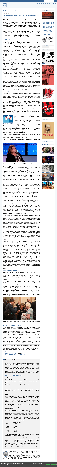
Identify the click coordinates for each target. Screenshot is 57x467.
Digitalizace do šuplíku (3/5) (48, 23)
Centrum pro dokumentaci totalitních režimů (43, 3)
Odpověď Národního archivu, (11, 353)
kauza (16, 1)
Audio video (26, 1)
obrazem (31, 1)
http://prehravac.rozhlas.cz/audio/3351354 (14, 375)
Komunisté (44, 154)
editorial (10, 1)
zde (33, 27)
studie (40, 1)
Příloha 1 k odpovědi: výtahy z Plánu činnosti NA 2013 (16, 354)
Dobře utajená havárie (46, 172)
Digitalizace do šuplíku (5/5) (48, 20)
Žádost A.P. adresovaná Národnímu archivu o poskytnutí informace (18, 351)
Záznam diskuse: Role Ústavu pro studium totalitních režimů (47, 33)
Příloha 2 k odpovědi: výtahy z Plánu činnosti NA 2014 (16, 355)
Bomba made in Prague (47, 163)
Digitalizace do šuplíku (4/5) (48, 22)
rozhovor (21, 1)
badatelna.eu (35, 220)
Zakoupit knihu (45, 119)
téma (13, 1)
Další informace (54, 464)
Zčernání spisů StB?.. (46, 146)
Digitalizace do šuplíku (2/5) (48, 24)
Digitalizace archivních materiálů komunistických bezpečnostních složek (48, 29)
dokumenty (36, 1)
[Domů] (4, 7)
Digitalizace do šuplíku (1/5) (48, 26)
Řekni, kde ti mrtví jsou (46, 181)
